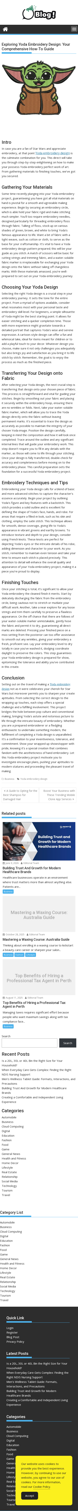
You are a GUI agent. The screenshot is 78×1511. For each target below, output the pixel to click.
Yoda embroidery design (52, 153)
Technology (9, 1186)
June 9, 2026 (12, 863)
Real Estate (9, 1172)
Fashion (19, 954)
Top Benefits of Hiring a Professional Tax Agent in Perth (39, 978)
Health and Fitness (14, 1158)
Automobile (9, 1117)
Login (9, 1328)
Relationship (10, 1177)
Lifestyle (30, 954)
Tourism (7, 1190)
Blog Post (12, 1337)
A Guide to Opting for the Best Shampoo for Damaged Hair (20, 795)
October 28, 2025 (14, 934)
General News (11, 1154)
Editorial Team (31, 863)
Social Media (10, 1181)
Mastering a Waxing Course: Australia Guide (39, 915)
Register (12, 1332)
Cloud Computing (13, 1126)
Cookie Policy (41, 1487)
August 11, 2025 (14, 997)
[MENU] (74, 29)
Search (6, 1036)
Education (8, 1135)
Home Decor (10, 1163)
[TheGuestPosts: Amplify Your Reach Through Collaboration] (5, 29)
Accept (29, 1495)
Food (5, 1145)
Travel (6, 1195)
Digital (6, 1131)
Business (9, 779)
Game (5, 1149)
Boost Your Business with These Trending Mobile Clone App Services (59, 795)
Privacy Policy (15, 1341)
